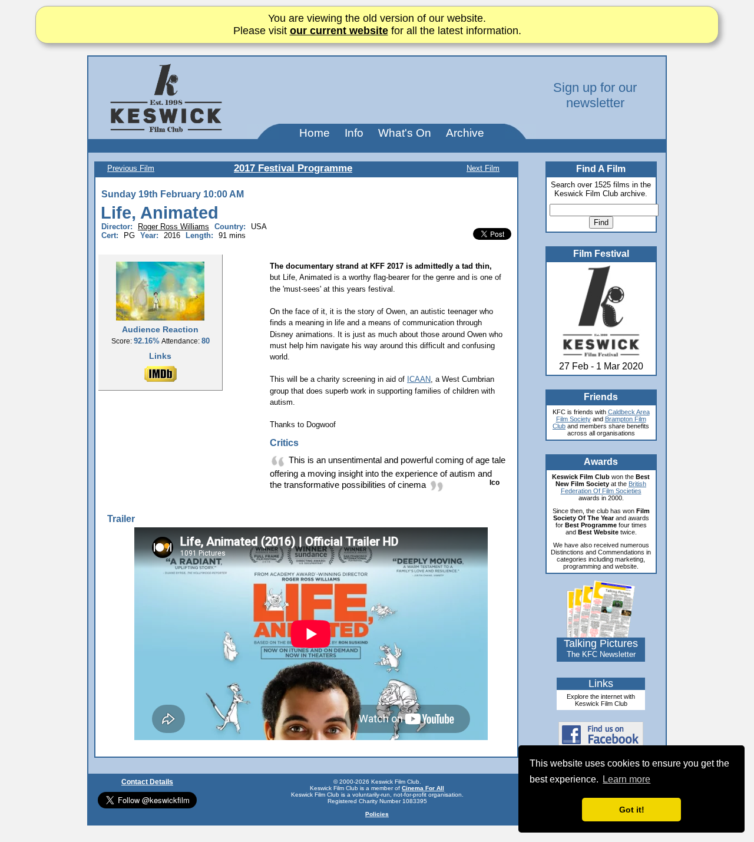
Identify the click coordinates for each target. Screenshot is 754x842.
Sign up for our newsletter (595, 95)
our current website (339, 31)
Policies (377, 814)
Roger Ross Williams (173, 226)
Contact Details (147, 781)
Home (314, 133)
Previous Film (130, 168)
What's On (404, 133)
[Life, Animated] (160, 290)
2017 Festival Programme (293, 168)
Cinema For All (423, 788)
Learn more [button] (626, 779)
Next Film (483, 168)
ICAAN (419, 379)
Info (354, 133)
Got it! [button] (631, 809)
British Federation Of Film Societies (604, 487)
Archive (465, 133)
